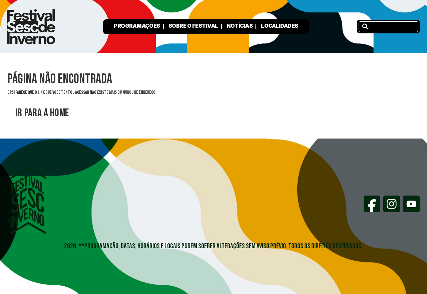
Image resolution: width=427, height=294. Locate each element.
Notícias (240, 25)
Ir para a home (42, 112)
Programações (137, 25)
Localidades (279, 25)
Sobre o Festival (193, 25)
